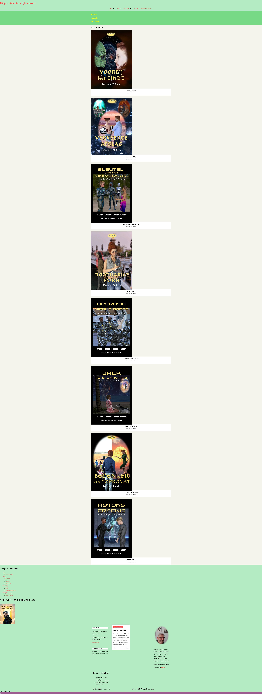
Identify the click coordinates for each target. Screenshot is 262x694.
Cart (6, 579)
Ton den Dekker (132, 93)
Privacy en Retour (9, 595)
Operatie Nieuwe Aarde (131, 358)
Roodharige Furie (131, 291)
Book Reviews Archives (10, 590)
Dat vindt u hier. (95, 642)
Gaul (6, 586)
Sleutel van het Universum (131, 224)
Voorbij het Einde (131, 90)
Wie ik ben (136, 8)
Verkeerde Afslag (131, 157)
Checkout (7, 578)
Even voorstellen (9, 574)
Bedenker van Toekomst (131, 492)
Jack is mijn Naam (131, 426)
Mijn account (8, 583)
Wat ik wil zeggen (118, 627)
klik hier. (163, 667)
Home (111, 8)
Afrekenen (7, 581)
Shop (118, 8)
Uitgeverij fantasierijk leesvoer (18, 3)
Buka (6, 588)
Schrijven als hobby (119, 630)
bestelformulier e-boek (146, 8)
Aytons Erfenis (131, 559)
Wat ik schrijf (126, 8)
